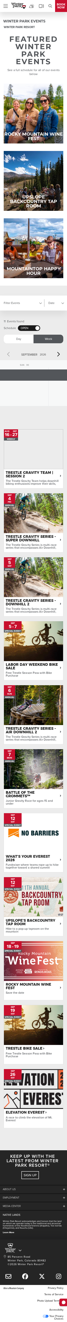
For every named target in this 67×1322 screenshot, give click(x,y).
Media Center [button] (12, 1206)
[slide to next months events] (58, 354)
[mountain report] (32, 6)
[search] (50, 6)
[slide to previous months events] (9, 354)
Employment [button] (11, 1198)
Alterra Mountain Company (14, 1288)
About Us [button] (9, 1189)
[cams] (41, 6)
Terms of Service (53, 1294)
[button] (22, 303)
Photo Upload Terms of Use (50, 1302)
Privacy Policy (55, 1288)
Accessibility (56, 1310)
